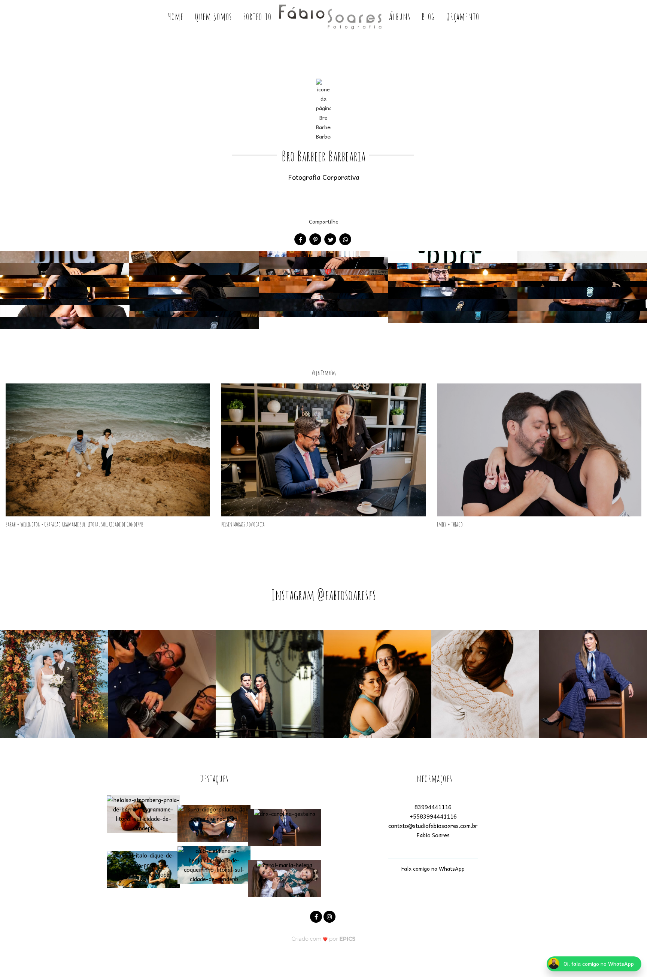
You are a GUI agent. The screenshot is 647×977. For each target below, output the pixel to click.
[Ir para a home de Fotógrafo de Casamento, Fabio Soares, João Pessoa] (330, 17)
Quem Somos (213, 16)
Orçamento (462, 16)
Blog (428, 16)
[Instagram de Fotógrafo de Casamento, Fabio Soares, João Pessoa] (330, 916)
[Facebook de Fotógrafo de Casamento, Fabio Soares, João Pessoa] (317, 916)
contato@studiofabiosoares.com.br (433, 825)
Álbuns (399, 16)
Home (175, 16)
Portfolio (257, 16)
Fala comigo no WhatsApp (433, 868)
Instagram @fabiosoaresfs (323, 595)
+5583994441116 (433, 816)
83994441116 (433, 806)
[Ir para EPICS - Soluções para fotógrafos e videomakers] (324, 938)
